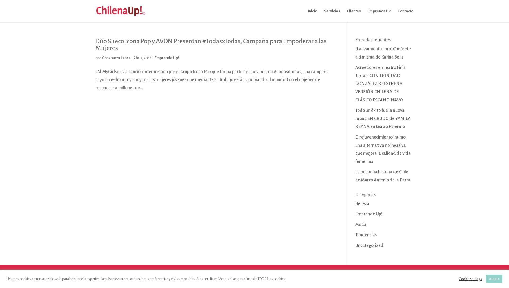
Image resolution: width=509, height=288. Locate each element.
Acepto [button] (494, 279)
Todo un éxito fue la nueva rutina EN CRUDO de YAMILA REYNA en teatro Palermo (383, 118)
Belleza (362, 203)
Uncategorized (369, 245)
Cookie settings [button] (470, 279)
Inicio (312, 11)
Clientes (354, 11)
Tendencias (366, 235)
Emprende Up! (167, 58)
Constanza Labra (116, 58)
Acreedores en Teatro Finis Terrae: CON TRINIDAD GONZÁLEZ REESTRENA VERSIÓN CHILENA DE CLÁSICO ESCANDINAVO (380, 83)
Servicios (332, 11)
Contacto (406, 11)
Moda (360, 224)
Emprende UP (379, 11)
